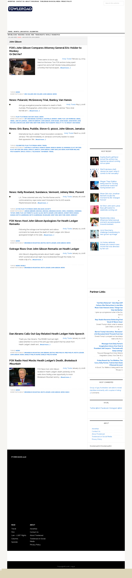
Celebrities (20, 145)
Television (36, 151)
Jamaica (31, 149)
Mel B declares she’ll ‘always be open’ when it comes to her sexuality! (109, 171)
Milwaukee (46, 215)
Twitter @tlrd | (95, 408)
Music (37, 117)
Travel (44, 145)
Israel (78, 119)
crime (60, 119)
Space (23, 151)
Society (48, 209)
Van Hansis (76, 123)
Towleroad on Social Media (102, 437)
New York (29, 123)
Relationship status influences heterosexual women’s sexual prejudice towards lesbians (110, 221)
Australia (39, 119)
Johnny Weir (68, 213)
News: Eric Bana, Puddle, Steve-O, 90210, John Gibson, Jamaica (47, 128)
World (23, 265)
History (31, 117)
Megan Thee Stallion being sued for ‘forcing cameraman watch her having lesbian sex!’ (109, 184)
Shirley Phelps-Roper (32, 354)
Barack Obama (45, 147)
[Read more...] (65, 68)
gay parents (28, 213)
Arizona (39, 211)
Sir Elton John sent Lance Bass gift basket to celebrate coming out (110, 208)
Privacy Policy (97, 439)
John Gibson (47, 94)
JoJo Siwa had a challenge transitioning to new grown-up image (110, 232)
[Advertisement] (47, 301)
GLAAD (35, 213)
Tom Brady (44, 151)
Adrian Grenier (29, 211)
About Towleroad (98, 434)
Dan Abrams (45, 352)
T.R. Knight (68, 123)
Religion (41, 209)
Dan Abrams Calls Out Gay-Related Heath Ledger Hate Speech (46, 333)
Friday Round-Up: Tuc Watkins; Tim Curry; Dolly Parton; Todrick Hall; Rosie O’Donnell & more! (108, 363)
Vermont (74, 215)
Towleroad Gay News (66, 8)
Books (58, 211)
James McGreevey (34, 121)
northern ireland (72, 149)
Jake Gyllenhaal (21, 121)
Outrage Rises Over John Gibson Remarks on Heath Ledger (44, 248)
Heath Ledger (48, 213)
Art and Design (29, 119)
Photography (50, 123)
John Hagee (55, 121)
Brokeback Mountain (32, 243)
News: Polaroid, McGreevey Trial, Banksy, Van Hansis (40, 99)
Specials (14, 542)
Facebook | (105, 408)
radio (67, 392)
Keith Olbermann (22, 215)
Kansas (76, 213)
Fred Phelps (59, 352)
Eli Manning (66, 147)
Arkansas (52, 211)
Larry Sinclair (55, 149)
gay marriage (71, 119)
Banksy (54, 119)
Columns (14, 539)
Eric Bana (24, 149)
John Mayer (73, 121)
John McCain (20, 123)
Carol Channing (68, 211)
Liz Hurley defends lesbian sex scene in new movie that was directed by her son (109, 245)
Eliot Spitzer (76, 147)
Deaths (43, 243)
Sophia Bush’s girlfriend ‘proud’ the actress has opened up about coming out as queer (110, 160)
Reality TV (60, 123)
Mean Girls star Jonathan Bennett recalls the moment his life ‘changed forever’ (110, 197)
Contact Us (96, 431)
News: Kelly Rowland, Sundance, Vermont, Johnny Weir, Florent (46, 192)
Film (63, 119)
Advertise (95, 429)
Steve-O (28, 151)
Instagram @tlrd (116, 408)
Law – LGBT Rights (18, 535)
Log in (73, 566)
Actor (18, 209)
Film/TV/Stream (22, 117)
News (18, 92)
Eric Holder (28, 94)
